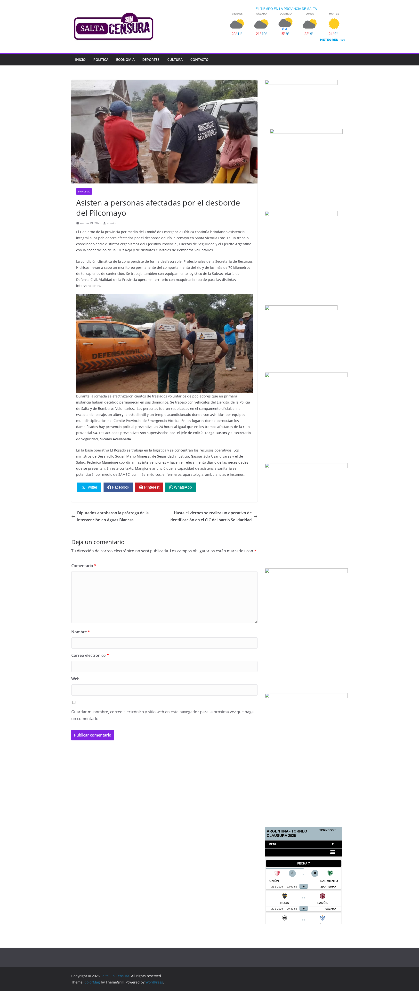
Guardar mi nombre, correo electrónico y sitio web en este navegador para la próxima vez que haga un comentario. (162, 715)
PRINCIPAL (84, 191)
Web (75, 679)
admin (111, 223)
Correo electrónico (90, 655)
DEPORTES (151, 59)
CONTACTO (199, 59)
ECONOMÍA (125, 59)
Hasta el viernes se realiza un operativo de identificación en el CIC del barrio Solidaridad (210, 516)
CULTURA (175, 59)
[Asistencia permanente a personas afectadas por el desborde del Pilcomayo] (164, 297)
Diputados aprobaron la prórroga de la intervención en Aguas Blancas (113, 516)
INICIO (80, 59)
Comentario (83, 565)
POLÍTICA (100, 59)
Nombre (80, 631)
